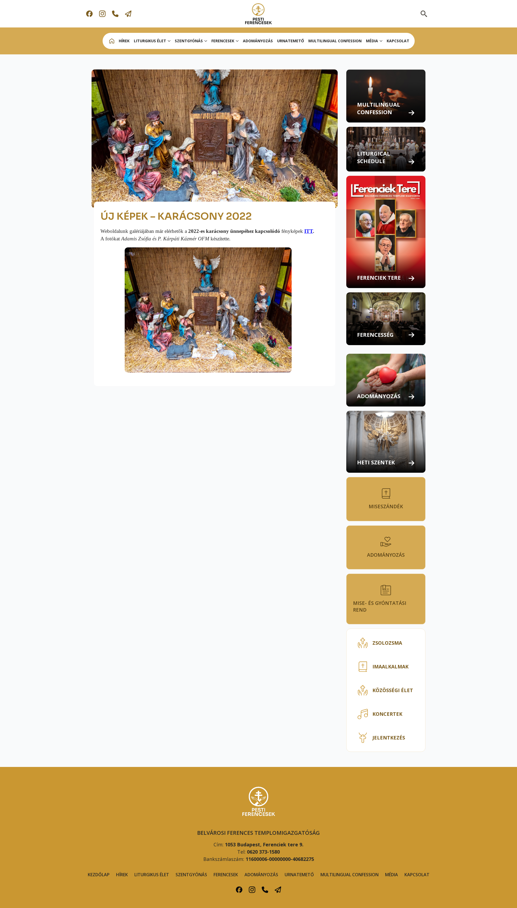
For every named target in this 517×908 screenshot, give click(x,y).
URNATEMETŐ (290, 40)
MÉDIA (372, 40)
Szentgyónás (191, 874)
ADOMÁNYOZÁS (258, 40)
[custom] (89, 13)
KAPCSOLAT (398, 40)
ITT (308, 231)
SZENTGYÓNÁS (189, 40)
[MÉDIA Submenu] (381, 41)
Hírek (122, 874)
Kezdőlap (99, 874)
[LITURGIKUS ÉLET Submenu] (169, 41)
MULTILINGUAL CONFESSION (335, 40)
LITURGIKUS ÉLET (150, 40)
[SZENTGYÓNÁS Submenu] (206, 41)
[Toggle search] (424, 14)
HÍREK (124, 40)
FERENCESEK (226, 874)
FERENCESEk (222, 40)
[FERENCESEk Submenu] (237, 41)
